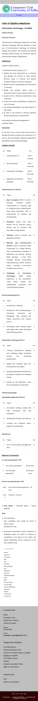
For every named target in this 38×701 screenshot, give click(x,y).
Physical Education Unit (12, 650)
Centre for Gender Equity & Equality (17, 653)
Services (6, 589)
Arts (5, 562)
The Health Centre (10, 658)
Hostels (6, 661)
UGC (5, 679)
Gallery (6, 592)
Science (6, 573)
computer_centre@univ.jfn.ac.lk (15, 635)
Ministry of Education (11, 682)
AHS (5, 559)
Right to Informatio (10, 667)
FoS (21, 694)
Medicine (7, 571)
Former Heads (8, 582)
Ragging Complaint (10, 655)
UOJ (17, 694)
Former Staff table (9, 587)
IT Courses (7, 557)
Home (6, 552)
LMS (25, 694)
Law (5, 569)
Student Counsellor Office (13, 664)
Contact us (7, 596)
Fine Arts (6, 564)
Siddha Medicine (9, 575)
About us (6, 555)
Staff (5, 578)
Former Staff (8, 585)
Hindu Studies (8, 566)
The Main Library (9, 647)
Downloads (7, 594)
